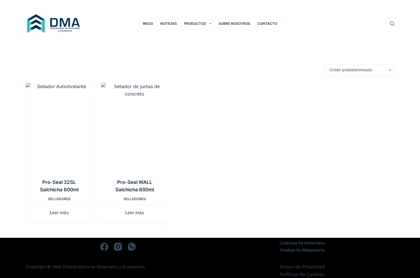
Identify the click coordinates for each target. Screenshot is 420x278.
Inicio (148, 23)
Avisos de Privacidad (302, 266)
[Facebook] (104, 247)
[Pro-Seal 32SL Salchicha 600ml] (59, 127)
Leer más (59, 212)
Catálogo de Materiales (302, 243)
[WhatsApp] (132, 247)
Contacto (267, 23)
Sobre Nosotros (234, 23)
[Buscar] (392, 23)
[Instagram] (118, 247)
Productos (195, 23)
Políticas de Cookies (302, 274)
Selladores (59, 199)
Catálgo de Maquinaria (302, 250)
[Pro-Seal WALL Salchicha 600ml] (134, 127)
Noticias (168, 23)
